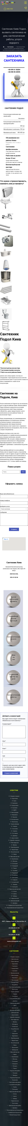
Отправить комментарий (11, 773)
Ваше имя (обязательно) (7, 494)
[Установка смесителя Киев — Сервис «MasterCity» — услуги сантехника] (7, 216)
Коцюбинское (15, 1029)
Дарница (15, 835)
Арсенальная (14, 959)
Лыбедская (15, 1049)
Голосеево (15, 828)
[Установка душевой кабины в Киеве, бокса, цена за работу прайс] (6, 277)
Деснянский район (15, 1010)
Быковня (15, 807)
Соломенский (15, 882)
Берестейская (15, 961)
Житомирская (15, 842)
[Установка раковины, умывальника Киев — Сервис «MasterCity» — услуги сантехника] (6, 203)
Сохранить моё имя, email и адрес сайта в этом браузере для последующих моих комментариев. (13, 767)
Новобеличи (15, 859)
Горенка (15, 831)
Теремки (15, 884)
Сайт (3, 756)
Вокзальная (15, 980)
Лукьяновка (15, 1047)
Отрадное (15, 1063)
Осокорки (15, 863)
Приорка (15, 1075)
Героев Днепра (15, 824)
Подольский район (15, 1070)
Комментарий (6, 724)
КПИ (15, 1031)
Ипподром (15, 1024)
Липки (15, 854)
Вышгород (15, 821)
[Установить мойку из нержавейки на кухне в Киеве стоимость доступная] (6, 301)
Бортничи (14, 803)
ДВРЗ (14, 1005)
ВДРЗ (14, 810)
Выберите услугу (5, 506)
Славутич (14, 880)
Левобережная (15, 847)
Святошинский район (15, 1082)
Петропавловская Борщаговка (15, 907)
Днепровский (15, 1012)
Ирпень (15, 845)
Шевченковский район (15, 1105)
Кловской (15, 1026)
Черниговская (15, 898)
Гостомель (15, 833)
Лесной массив (15, 852)
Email (4, 748)
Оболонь (15, 861)
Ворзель (15, 817)
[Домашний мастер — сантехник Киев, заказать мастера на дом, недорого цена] (13, 677)
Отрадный (15, 866)
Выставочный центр (14, 987)
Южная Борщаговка (14, 1115)
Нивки (15, 1054)
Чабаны (15, 896)
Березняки (15, 798)
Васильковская (15, 973)
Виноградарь (14, 812)
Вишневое (15, 814)
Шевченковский (15, 900)
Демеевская (15, 1008)
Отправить (14, 529)
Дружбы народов (15, 840)
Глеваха (15, 826)
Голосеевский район (14, 998)
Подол (15, 868)
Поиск (23, 471)
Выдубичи (15, 984)
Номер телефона (5, 500)
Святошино (15, 877)
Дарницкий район (15, 1003)
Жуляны (15, 1022)
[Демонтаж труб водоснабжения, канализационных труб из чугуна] (13, 696)
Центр (15, 893)
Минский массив (14, 856)
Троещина (15, 886)
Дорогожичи (15, 838)
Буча (15, 801)
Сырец (15, 1087)
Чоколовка (15, 1103)
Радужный (15, 873)
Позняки (15, 870)
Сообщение (3, 512)
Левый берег (15, 849)
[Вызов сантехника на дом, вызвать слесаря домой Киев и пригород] (13, 599)
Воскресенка (14, 819)
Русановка (15, 875)
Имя (4, 741)
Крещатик (15, 1033)
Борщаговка (15, 805)
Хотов (15, 891)
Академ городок (14, 796)
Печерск (15, 1066)
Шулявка (15, 903)
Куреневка (15, 1036)
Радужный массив (15, 1077)
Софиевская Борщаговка (15, 905)
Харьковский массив (15, 889)
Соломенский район (14, 1084)
